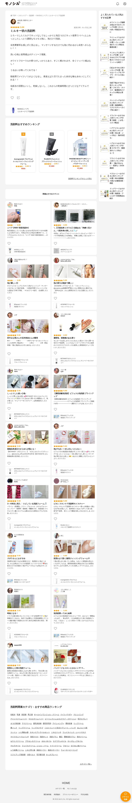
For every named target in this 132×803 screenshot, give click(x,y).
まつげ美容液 (15, 723)
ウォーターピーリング (69, 750)
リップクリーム (24, 728)
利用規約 (57, 794)
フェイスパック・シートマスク (74, 732)
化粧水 (12, 715)
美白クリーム (82, 737)
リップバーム (78, 723)
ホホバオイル (47, 741)
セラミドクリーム (17, 741)
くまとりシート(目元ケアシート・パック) (60, 728)
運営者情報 (47, 794)
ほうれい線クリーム (78, 746)
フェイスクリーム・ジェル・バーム (35, 746)
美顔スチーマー (54, 750)
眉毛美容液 (37, 723)
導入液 (30, 715)
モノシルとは (72, 788)
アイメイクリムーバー (18, 719)
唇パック (13, 728)
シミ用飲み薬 (23, 732)
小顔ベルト (31, 755)
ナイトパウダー (66, 715)
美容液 (23, 715)
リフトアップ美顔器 (18, 755)
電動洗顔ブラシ (70, 737)
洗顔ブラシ (54, 737)
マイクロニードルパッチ (19, 737)
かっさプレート (52, 755)
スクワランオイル (59, 741)
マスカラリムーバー (36, 719)
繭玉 (61, 737)
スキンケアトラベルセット (40, 732)
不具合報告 (84, 794)
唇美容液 (68, 723)
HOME (66, 783)
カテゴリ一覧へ (86, 764)
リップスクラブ (37, 728)
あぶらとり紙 (82, 728)
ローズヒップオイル (75, 741)
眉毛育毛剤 (47, 723)
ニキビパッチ (56, 732)
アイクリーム (27, 723)
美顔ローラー (41, 750)
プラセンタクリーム (32, 741)
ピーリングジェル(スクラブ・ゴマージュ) (60, 719)
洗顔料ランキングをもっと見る (80, 179)
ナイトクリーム (56, 746)
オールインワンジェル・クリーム (46, 715)
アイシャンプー (58, 723)
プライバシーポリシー (70, 794)
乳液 (18, 715)
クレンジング (78, 715)
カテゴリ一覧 (60, 788)
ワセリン (66, 746)
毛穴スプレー (83, 719)
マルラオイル (15, 746)
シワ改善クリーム (17, 750)
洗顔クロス (34, 737)
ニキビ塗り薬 (30, 750)
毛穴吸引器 (40, 755)
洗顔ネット (44, 737)
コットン (13, 732)
